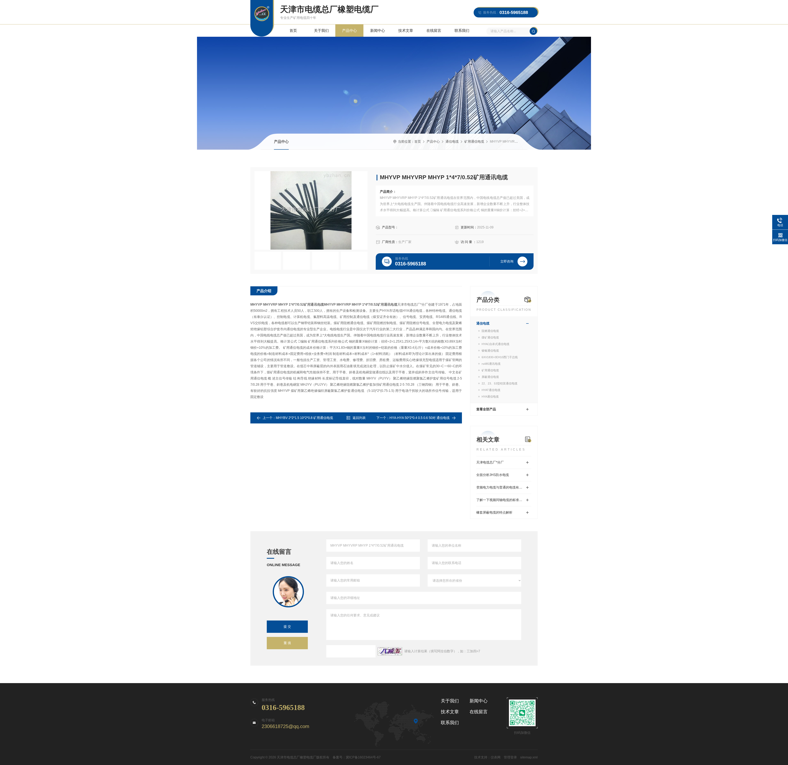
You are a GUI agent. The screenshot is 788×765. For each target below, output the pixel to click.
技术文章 (405, 31)
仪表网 (496, 757)
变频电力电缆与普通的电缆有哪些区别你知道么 (503, 487)
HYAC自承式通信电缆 (495, 344)
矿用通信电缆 (474, 141)
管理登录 (510, 757)
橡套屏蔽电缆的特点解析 (494, 512)
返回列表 (359, 418)
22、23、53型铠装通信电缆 (499, 383)
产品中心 (349, 31)
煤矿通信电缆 (490, 337)
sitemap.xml (529, 757)
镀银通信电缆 (490, 350)
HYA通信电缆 (490, 396)
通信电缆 (452, 141)
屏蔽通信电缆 (490, 376)
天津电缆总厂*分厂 (490, 462)
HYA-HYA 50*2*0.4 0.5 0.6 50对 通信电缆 (419, 418)
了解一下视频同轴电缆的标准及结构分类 (503, 500)
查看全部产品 (486, 409)
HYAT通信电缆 (491, 390)
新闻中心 (377, 31)
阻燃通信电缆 (490, 331)
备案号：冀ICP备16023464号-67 (357, 757)
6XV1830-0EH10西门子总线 (500, 357)
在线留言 (433, 31)
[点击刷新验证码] (390, 651)
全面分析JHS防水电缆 (492, 475)
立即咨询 (506, 261)
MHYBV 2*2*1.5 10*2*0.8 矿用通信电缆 (304, 418)
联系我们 (462, 31)
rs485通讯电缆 (491, 363)
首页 (293, 31)
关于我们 (321, 31)
